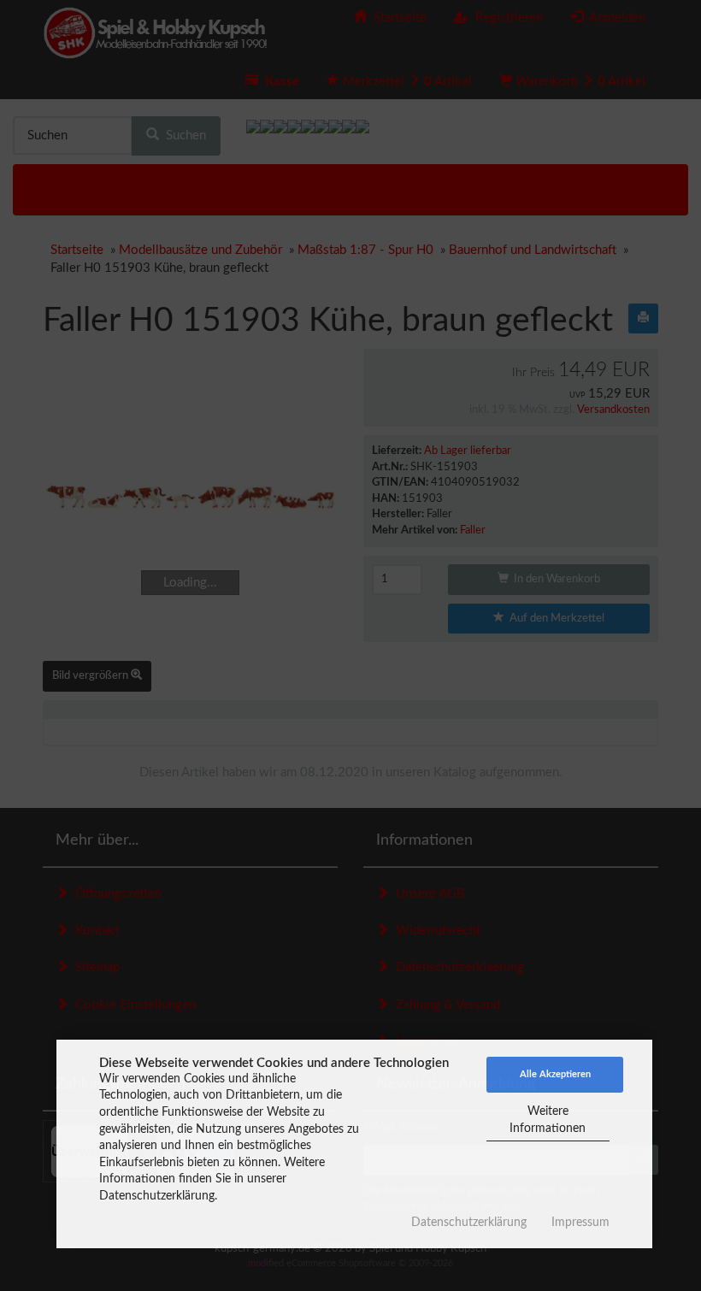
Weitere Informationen (548, 1120)
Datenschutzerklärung (469, 1223)
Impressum (580, 1223)
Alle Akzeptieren (555, 1074)
